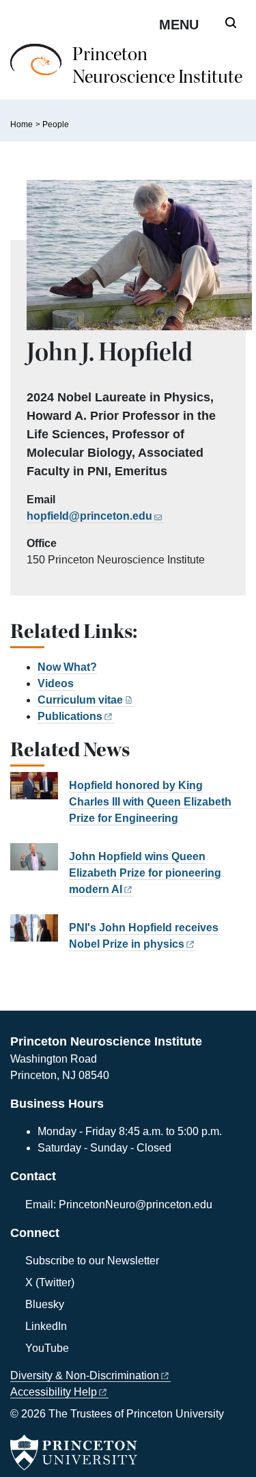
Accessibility (53, 1392)
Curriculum (80, 700)
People (55, 124)
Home (21, 124)
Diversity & (84, 1375)
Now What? (67, 667)
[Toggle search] (230, 22)
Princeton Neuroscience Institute (157, 65)
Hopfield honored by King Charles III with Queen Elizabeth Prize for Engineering (150, 802)
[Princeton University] (73, 1452)
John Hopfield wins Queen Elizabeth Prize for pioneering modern (145, 873)
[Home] (41, 71)
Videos (56, 683)
